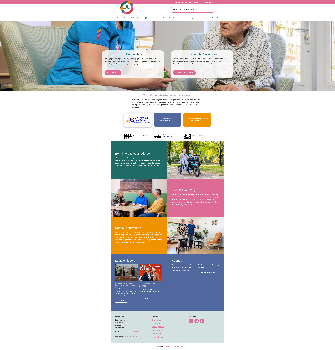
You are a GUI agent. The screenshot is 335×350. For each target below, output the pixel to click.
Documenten (156, 334)
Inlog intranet (208, 2)
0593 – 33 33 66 (194, 2)
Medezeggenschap (158, 327)
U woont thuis (111, 72)
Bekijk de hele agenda (208, 272)
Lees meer (121, 300)
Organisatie (156, 323)
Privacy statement (177, 346)
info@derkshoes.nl (130, 336)
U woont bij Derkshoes (183, 72)
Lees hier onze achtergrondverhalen (166, 119)
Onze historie (156, 320)
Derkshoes (167, 346)
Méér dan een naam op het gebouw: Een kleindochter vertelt (125, 285)
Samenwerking (157, 330)
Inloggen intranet (157, 337)
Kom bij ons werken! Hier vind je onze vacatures (197, 119)
